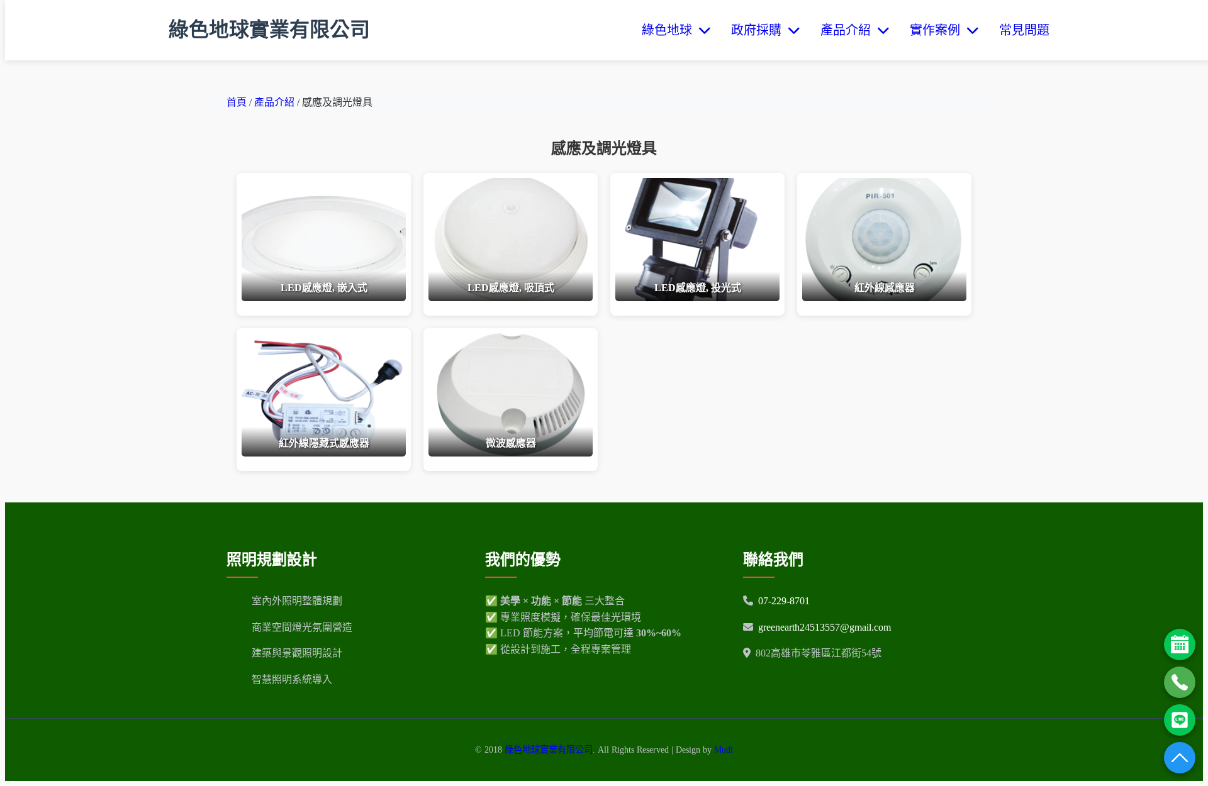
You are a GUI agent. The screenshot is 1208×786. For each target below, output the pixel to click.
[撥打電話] (1179, 682)
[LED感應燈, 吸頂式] (510, 297)
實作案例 (938, 30)
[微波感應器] (510, 453)
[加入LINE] (1179, 720)
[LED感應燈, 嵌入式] (324, 297)
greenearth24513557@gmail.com (824, 627)
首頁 (236, 102)
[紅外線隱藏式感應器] (324, 453)
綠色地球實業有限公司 (269, 29)
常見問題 (1024, 30)
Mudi (723, 749)
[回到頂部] (1179, 757)
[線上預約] (1179, 644)
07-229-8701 (784, 600)
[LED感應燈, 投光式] (697, 297)
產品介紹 (848, 30)
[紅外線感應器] (884, 297)
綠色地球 (670, 30)
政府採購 (759, 30)
